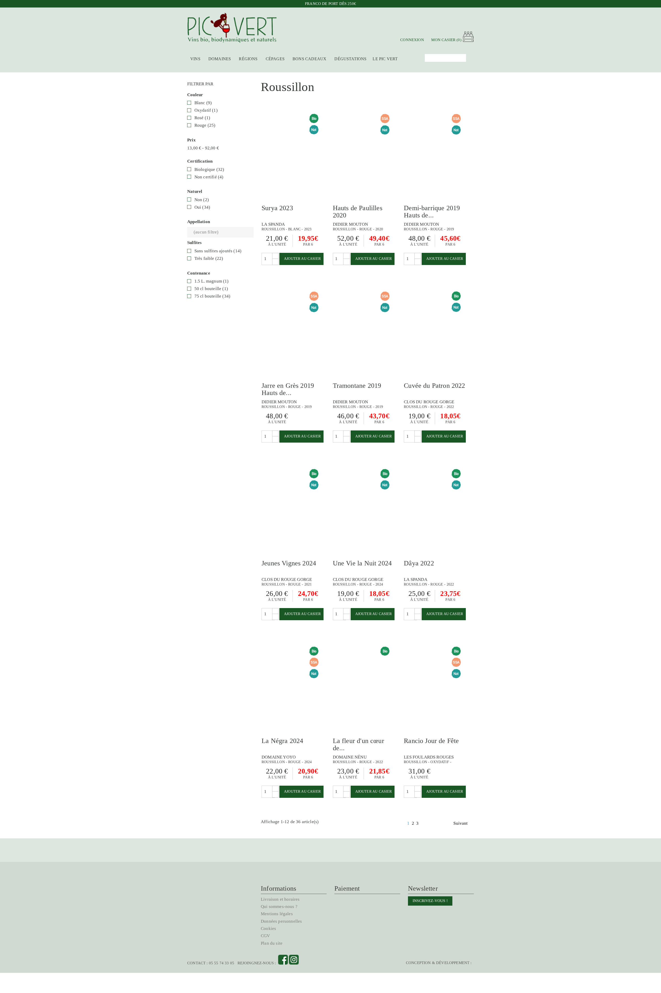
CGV (265, 955)
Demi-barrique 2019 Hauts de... (432, 211)
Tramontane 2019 (357, 386)
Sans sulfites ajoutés (217, 255)
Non (201, 204)
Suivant (462, 823)
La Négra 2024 (282, 741)
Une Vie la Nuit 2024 (362, 563)
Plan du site (271, 963)
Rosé (202, 117)
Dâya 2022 (419, 563)
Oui (202, 212)
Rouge (205, 125)
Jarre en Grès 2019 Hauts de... (288, 389)
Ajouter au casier (302, 258)
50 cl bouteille (211, 293)
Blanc (203, 102)
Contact (378, 40)
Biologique (209, 174)
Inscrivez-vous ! (430, 921)
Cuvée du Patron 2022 (434, 386)
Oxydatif (205, 110)
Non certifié (209, 181)
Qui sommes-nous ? (279, 926)
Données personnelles (281, 941)
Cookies (268, 948)
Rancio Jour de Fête (431, 741)
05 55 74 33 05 (408, 40)
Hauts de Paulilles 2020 (357, 211)
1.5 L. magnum (211, 286)
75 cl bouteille (212, 301)
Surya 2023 (277, 208)
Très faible (208, 263)
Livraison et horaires (280, 919)
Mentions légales (277, 933)
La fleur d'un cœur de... (358, 744)
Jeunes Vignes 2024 (289, 563)
